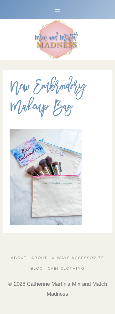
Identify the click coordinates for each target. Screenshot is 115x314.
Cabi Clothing (66, 268)
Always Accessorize (77, 258)
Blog (36, 268)
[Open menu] (58, 9)
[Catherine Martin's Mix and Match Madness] (57, 39)
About (19, 258)
